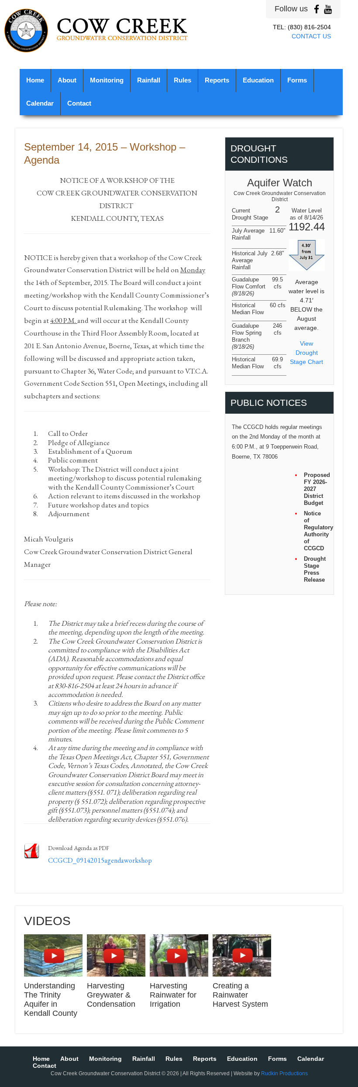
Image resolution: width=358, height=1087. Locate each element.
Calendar (40, 103)
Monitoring (107, 80)
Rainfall (148, 80)
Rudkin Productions (284, 1073)
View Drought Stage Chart (306, 352)
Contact (79, 103)
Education (258, 80)
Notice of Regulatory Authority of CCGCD (315, 531)
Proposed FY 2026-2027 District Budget (315, 489)
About (67, 80)
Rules (182, 80)
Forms (297, 80)
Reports (217, 80)
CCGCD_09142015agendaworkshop (100, 860)
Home (35, 80)
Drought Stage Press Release (315, 569)
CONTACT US (311, 36)
